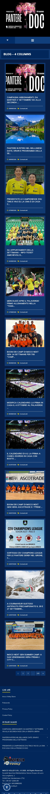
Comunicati (23, 108)
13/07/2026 (12, 615)
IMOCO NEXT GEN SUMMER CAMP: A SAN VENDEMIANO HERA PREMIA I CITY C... (24, 657)
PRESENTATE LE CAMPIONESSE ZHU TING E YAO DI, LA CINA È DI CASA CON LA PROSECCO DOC (23, 747)
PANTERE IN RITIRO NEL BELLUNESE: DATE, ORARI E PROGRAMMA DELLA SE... (24, 150)
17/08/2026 (12, 312)
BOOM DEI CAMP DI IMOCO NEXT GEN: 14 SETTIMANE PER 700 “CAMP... (23, 354)
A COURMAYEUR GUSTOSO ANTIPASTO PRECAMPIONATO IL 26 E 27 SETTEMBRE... (25, 606)
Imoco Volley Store (9, 696)
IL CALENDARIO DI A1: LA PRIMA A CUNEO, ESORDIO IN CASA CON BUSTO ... (23, 456)
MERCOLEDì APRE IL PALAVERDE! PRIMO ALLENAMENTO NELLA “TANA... (23, 303)
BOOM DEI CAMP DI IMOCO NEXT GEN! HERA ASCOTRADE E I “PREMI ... (24, 505)
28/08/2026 (12, 108)
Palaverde (6, 703)
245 (38, 673)
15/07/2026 (12, 564)
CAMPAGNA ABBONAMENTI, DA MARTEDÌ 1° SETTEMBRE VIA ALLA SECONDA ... (24, 100)
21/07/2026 (12, 465)
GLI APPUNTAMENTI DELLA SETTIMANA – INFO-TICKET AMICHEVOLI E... (20, 252)
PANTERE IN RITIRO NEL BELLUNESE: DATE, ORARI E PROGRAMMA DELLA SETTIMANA (20, 739)
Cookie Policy (7, 715)
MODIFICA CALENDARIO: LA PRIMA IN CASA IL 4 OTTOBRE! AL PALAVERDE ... (25, 405)
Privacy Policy (7, 709)
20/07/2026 (12, 513)
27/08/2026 (12, 210)
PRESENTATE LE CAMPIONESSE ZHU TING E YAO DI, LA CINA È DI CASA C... (24, 201)
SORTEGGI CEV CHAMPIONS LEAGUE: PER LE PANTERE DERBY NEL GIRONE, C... (25, 555)
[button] (6, 787)
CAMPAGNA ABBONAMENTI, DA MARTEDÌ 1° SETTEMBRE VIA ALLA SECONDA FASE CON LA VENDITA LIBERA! (22, 730)
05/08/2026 (12, 363)
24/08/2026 (12, 261)
